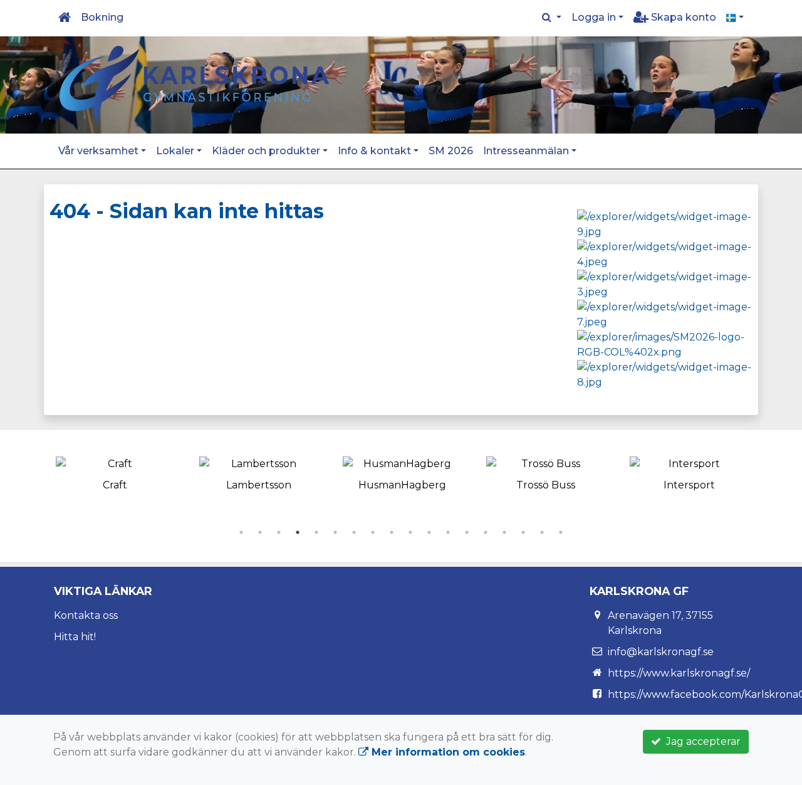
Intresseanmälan (526, 151)
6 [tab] (335, 532)
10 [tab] (410, 532)
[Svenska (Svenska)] (735, 17)
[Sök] (551, 17)
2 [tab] (260, 532)
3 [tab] (279, 532)
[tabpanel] (115, 471)
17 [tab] (542, 532)
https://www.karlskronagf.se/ (679, 673)
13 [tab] (467, 532)
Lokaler (175, 151)
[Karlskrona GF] (194, 84)
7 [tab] (354, 532)
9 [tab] (391, 532)
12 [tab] (448, 532)
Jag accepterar (701, 741)
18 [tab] (561, 532)
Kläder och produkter (266, 151)
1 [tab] (241, 532)
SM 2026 (451, 151)
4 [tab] (297, 532)
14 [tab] (485, 532)
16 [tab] (523, 532)
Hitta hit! (75, 637)
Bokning (102, 17)
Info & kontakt (374, 151)
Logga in (593, 17)
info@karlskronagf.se (661, 652)
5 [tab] (316, 532)
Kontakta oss (86, 615)
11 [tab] (429, 532)
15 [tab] (504, 532)
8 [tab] (373, 532)
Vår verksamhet (98, 151)
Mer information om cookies (446, 752)
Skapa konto (682, 17)
